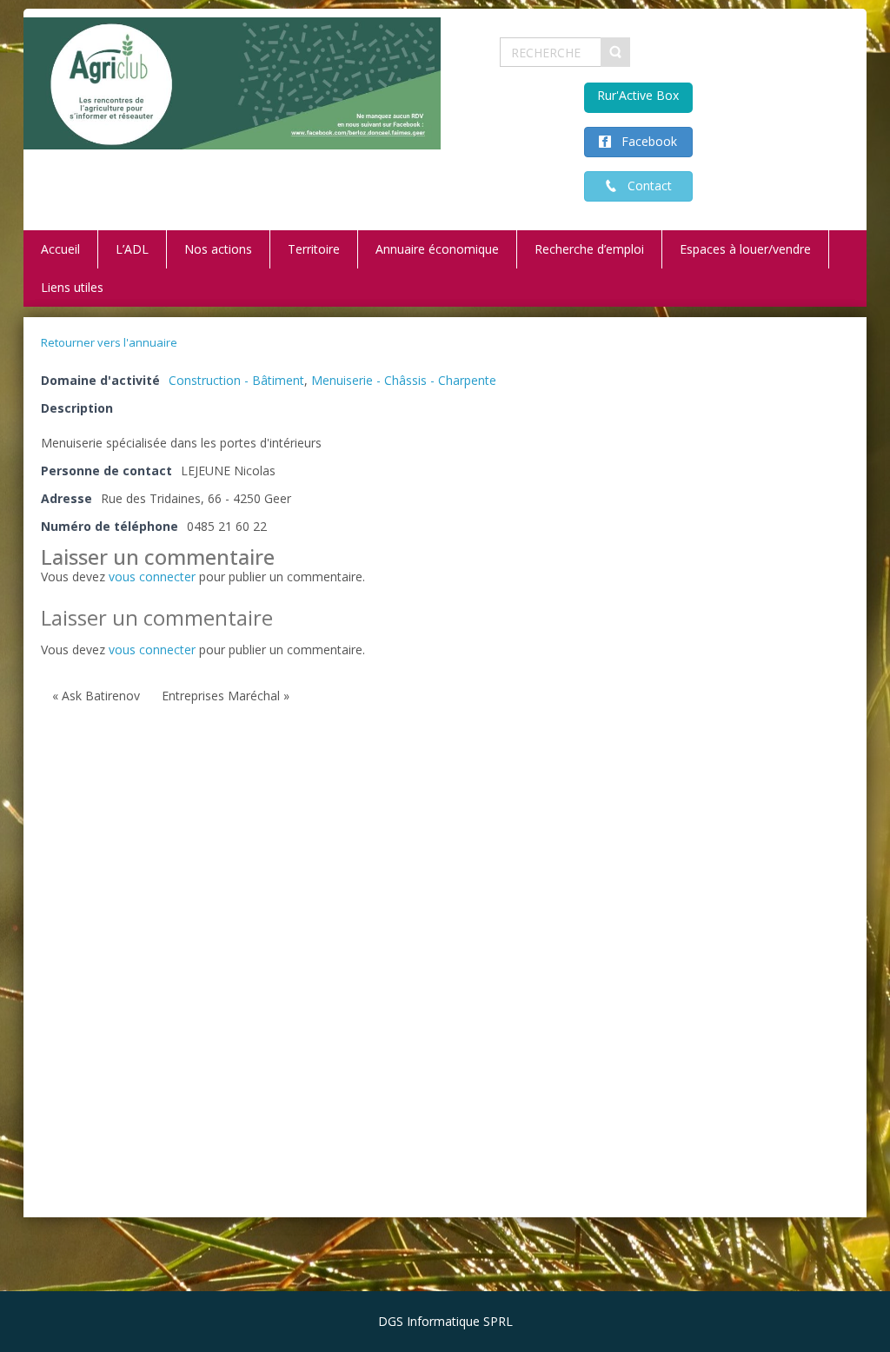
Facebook (644, 141)
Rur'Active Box (638, 95)
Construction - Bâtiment (236, 380)
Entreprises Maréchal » (225, 695)
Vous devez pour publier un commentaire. (203, 649)
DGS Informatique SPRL (445, 1321)
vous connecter (152, 576)
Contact (644, 185)
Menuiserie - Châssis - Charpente (403, 380)
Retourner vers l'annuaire (109, 342)
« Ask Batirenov (96, 695)
